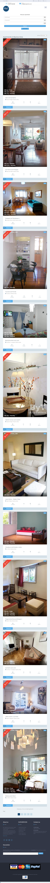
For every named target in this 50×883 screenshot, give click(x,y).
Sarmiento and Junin (10, 668)
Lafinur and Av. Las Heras (11, 716)
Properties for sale (22, 830)
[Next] (31, 814)
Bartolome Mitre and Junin (12, 340)
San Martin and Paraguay (11, 169)
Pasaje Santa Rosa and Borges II (13, 619)
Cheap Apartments (22, 833)
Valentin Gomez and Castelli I (12, 419)
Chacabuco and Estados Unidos (13, 547)
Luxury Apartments (22, 834)
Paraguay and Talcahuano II (12, 218)
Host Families (21, 831)
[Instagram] (9, 840)
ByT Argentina (18, 874)
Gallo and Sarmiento (10, 97)
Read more (5, 835)
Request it (8, 107)
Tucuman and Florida (10, 291)
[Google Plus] (12, 840)
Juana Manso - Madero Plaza (12, 499)
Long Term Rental (22, 828)
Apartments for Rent (22, 827)
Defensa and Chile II (10, 796)
